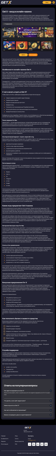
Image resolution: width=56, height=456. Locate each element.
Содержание (8, 24)
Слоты (16, 438)
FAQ (16, 444)
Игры (16, 436)
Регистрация (4, 444)
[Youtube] (37, 444)
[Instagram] (46, 444)
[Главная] (6, 2)
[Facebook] (33, 444)
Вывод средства (19, 441)
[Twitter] (42, 444)
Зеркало (3, 441)
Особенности (4, 438)
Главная (3, 436)
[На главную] (28, 428)
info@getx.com (32, 440)
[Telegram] (29, 444)
